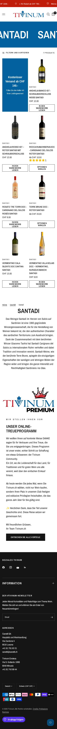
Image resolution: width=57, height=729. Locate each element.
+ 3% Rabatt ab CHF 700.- (27, 4)
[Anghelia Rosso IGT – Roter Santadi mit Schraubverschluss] (15, 127)
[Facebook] (5, 567)
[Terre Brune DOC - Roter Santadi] (42, 187)
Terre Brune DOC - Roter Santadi (38, 208)
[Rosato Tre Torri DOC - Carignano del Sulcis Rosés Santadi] (15, 187)
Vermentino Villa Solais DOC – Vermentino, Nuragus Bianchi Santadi (41, 268)
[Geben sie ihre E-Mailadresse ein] (52, 617)
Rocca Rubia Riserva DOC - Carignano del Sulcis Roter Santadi (42, 150)
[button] (25, 537)
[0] (53, 14)
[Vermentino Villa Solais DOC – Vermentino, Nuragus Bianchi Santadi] (42, 243)
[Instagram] (12, 567)
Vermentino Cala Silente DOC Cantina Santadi (12, 266)
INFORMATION (12, 583)
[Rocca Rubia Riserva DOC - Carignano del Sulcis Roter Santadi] (42, 127)
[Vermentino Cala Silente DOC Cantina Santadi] (15, 243)
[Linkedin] (27, 567)
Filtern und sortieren (17, 52)
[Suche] (48, 14)
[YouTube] (20, 567)
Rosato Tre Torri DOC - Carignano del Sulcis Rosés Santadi (14, 210)
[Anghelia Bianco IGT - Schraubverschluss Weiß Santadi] (42, 71)
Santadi (32, 87)
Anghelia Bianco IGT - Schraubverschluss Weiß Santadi (40, 94)
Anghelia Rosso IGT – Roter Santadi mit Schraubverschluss (13, 150)
